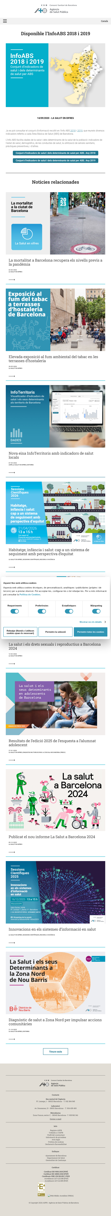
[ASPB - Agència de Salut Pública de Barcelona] (55, 1084)
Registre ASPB (56, 1130)
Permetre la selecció (55, 632)
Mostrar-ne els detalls (91, 622)
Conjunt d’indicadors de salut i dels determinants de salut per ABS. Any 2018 (55, 153)
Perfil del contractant (56, 1135)
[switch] (42, 611)
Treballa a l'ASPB (56, 1132)
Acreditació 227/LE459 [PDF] (56, 1181)
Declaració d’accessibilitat (56, 1144)
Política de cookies (56, 1142)
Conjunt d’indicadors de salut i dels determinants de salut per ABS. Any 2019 (55, 160)
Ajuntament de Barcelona (56, 1155)
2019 (80, 130)
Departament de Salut (56, 1158)
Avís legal (56, 1139)
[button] (5, 21)
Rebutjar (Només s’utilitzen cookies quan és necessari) (20, 631)
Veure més (55, 1051)
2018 (73, 130)
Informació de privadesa (56, 1137)
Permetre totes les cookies (90, 632)
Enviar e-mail (55, 1119)
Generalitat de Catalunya (56, 1160)
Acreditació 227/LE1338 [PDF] (56, 1178)
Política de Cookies (30, 594)
